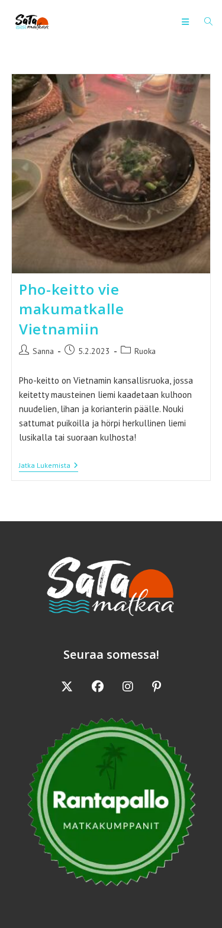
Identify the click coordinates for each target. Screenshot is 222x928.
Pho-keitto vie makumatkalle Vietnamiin (71, 309)
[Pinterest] (156, 687)
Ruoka (145, 351)
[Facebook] (98, 687)
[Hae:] (204, 22)
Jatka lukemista (48, 466)
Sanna (43, 351)
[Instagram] (128, 687)
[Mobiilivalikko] (188, 22)
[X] (67, 687)
